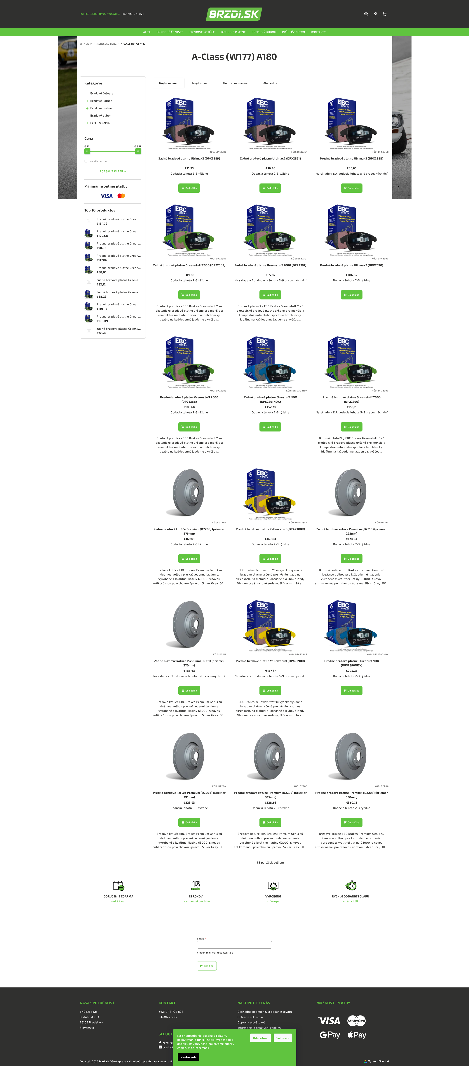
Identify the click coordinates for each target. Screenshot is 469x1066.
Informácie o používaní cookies (259, 1027)
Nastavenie (188, 1057)
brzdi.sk (167, 1042)
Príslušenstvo (100, 122)
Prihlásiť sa (207, 965)
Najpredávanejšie (235, 83)
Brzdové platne (101, 108)
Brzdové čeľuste (101, 93)
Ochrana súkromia (250, 1017)
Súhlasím (282, 1038)
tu (211, 1047)
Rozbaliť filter (111, 171)
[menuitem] (147, 32)
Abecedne (270, 83)
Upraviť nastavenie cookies (159, 1061)
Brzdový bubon (100, 115)
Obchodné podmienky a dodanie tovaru (265, 1011)
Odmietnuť (260, 1038)
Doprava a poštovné (252, 1022)
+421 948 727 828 (132, 13)
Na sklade (98, 161)
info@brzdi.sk (168, 1017)
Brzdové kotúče (101, 100)
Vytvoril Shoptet (378, 1061)
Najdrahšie (200, 83)
